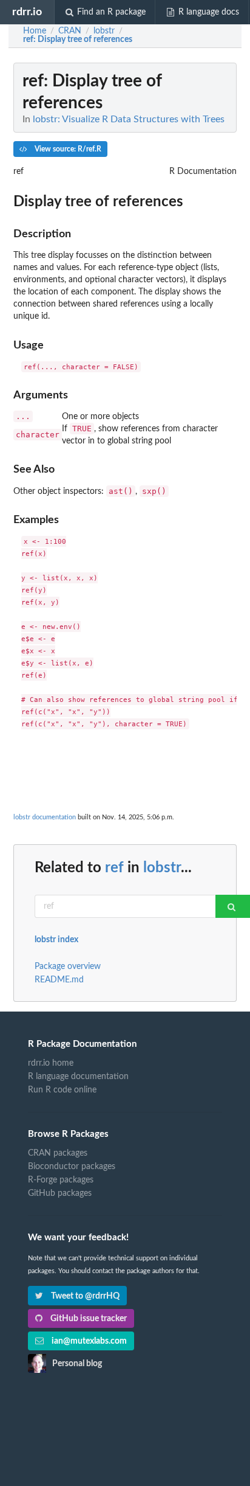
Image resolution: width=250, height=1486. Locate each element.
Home (34, 31)
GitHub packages (60, 1193)
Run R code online (62, 1090)
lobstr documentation (44, 817)
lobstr (162, 868)
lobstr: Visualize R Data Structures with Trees (129, 119)
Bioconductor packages (71, 1166)
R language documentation (78, 1076)
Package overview (68, 966)
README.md (59, 980)
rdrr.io (27, 12)
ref (114, 868)
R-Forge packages (60, 1180)
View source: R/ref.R (67, 149)
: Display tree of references (77, 39)
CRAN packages (57, 1153)
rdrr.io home (50, 1063)
